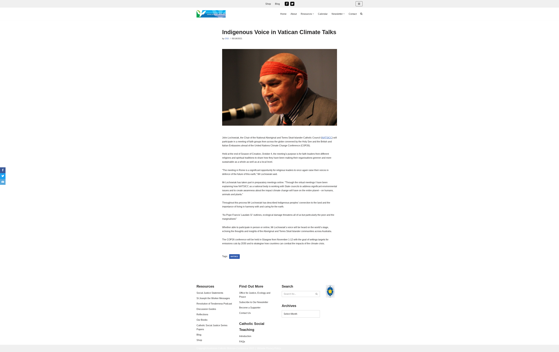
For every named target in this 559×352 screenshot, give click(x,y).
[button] (313, 13)
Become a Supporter (249, 307)
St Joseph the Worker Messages (213, 298)
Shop (268, 4)
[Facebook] (287, 4)
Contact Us (245, 313)
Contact (353, 14)
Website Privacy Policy (269, 348)
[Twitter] (292, 4)
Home (283, 14)
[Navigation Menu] (359, 3)
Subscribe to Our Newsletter (253, 302)
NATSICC (327, 137)
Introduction (245, 336)
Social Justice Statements (210, 293)
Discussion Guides (206, 309)
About (294, 14)
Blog (277, 4)
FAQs (242, 341)
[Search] (316, 294)
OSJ (227, 38)
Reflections (202, 314)
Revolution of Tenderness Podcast (214, 303)
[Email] (3, 182)
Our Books (202, 320)
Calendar (323, 14)
